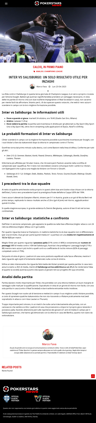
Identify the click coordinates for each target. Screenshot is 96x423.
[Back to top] (93, 376)
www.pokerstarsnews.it (15, 414)
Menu (7, 3)
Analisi (39, 71)
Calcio (37, 67)
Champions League (53, 71)
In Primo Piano (53, 67)
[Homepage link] (48, 3)
